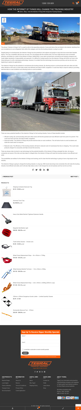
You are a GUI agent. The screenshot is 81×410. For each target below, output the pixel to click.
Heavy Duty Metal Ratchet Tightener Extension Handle (28, 214)
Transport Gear (6, 388)
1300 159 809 (48, 3)
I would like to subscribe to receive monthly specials (36, 349)
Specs (31, 380)
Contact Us (46, 380)
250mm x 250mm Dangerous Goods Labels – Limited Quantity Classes (33, 296)
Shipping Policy (34, 385)
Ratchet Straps (6, 380)
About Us (18, 380)
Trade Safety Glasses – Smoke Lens (23, 241)
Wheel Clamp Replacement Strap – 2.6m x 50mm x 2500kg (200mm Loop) (34, 283)
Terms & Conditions (21, 385)
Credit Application (20, 390)
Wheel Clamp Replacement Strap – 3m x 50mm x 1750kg (29, 255)
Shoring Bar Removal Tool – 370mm (23, 310)
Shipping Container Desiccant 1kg (22, 187)
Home (21, 11)
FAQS (44, 383)
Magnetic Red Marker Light (20, 228)
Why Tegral (32, 383)
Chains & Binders (6, 385)
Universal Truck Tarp (18, 200)
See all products (6, 390)
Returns (18, 383)
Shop (44, 388)
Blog (25, 11)
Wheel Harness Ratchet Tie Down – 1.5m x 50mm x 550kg (29, 269)
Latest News (46, 385)
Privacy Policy (19, 388)
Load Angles (5, 383)
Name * (24, 336)
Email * (23, 342)
